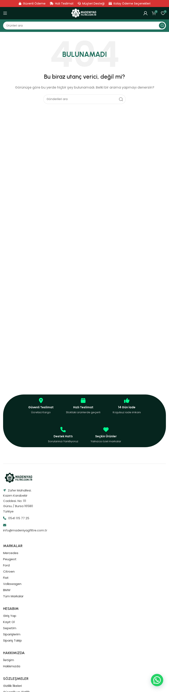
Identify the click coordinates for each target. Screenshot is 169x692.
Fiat (6, 577)
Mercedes (10, 553)
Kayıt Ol (9, 622)
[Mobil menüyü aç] (5, 13)
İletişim (8, 660)
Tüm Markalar (13, 596)
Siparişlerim (11, 634)
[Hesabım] (145, 13)
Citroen (9, 571)
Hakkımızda (11, 666)
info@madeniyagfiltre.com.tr (25, 530)
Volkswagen (12, 584)
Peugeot (9, 559)
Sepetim (9, 628)
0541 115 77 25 (18, 518)
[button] (157, 680)
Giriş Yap (9, 616)
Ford (6, 565)
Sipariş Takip (12, 640)
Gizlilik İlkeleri (12, 686)
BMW (7, 590)
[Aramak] (162, 25)
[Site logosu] (84, 13)
